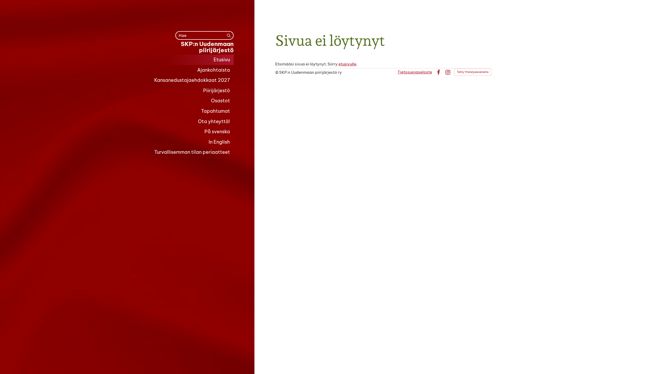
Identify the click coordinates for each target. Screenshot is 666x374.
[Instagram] (448, 72)
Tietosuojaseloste (415, 72)
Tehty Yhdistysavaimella (472, 72)
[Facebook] (438, 72)
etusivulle (347, 64)
